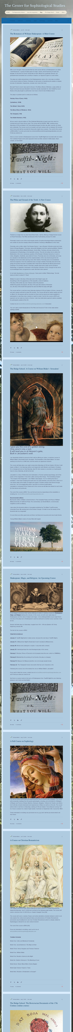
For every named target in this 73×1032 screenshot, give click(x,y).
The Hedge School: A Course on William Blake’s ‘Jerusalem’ (34, 368)
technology (42, 20)
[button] (68, 21)
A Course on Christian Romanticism (24, 840)
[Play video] (36, 158)
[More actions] (62, 30)
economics (50, 20)
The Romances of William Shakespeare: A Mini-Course (32, 33)
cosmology (28, 20)
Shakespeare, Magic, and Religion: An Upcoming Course (33, 578)
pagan (35, 20)
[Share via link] (21, 179)
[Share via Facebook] (10, 179)
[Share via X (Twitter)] (14, 179)
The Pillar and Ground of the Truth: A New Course (30, 199)
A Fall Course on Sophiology (22, 741)
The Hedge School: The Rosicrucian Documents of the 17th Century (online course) (34, 1004)
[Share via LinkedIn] (17, 179)
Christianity (12, 20)
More (56, 20)
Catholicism (20, 20)
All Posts (5, 20)
